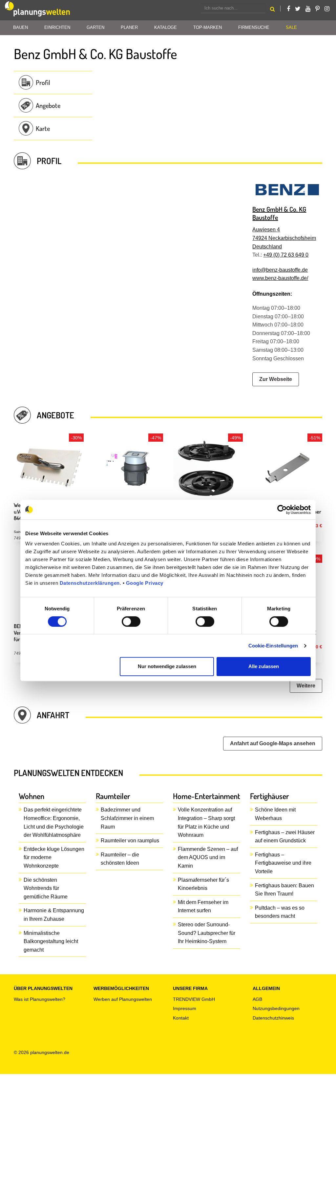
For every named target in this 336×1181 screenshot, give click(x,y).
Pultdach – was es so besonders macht (279, 912)
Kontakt (181, 1018)
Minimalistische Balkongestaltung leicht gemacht (51, 941)
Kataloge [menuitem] (165, 27)
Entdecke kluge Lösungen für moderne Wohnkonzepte (54, 857)
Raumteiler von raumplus (130, 840)
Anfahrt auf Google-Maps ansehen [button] (272, 743)
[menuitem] (291, 27)
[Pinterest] (317, 9)
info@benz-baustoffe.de (280, 270)
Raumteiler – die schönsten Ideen (120, 859)
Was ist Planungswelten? (39, 999)
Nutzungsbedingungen (276, 1008)
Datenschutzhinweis (273, 1018)
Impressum (184, 1008)
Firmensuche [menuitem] (253, 27)
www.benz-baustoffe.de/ (280, 278)
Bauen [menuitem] (20, 27)
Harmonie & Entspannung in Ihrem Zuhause (54, 915)
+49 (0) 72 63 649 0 (285, 255)
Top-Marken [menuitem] (207, 27)
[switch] (131, 621)
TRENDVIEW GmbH (194, 999)
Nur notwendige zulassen (167, 666)
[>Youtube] (307, 9)
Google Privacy (144, 583)
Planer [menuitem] (129, 27)
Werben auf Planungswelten (123, 999)
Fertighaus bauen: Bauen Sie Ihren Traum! (284, 890)
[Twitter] (298, 9)
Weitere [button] (306, 685)
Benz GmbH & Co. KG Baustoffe (279, 213)
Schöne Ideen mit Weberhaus (275, 814)
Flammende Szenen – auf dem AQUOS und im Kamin (208, 857)
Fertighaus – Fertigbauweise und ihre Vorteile (283, 863)
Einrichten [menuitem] (57, 27)
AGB (257, 999)
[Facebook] (288, 9)
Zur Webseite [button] (275, 379)
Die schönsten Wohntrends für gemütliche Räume (46, 888)
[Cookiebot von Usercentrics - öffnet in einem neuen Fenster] (282, 510)
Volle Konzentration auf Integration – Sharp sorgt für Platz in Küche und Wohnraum (206, 822)
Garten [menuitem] (95, 27)
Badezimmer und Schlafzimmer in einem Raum (127, 818)
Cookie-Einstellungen (273, 645)
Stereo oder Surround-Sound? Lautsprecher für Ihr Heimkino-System (206, 933)
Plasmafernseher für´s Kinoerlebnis (203, 884)
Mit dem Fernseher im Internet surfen (203, 906)
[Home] (38, 10)
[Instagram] (327, 9)
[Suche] (272, 10)
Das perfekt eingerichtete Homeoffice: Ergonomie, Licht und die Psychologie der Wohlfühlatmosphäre (54, 822)
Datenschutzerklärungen (90, 583)
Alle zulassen (263, 666)
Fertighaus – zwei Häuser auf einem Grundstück (285, 837)
